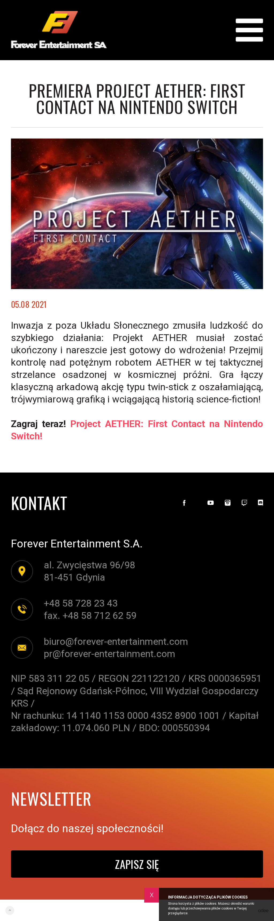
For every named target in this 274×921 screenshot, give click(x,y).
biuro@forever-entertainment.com (116, 641)
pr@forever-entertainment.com (109, 653)
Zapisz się (137, 864)
